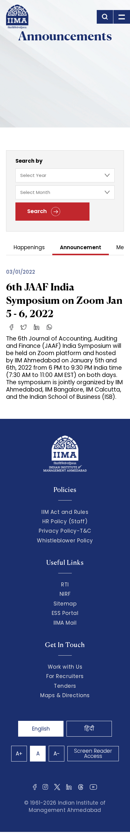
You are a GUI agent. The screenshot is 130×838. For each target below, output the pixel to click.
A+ (19, 753)
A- (57, 753)
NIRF (65, 594)
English (41, 728)
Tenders (65, 686)
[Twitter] (24, 327)
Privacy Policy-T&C (65, 530)
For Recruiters (64, 676)
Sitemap (65, 603)
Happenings (29, 248)
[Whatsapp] (49, 327)
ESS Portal (65, 613)
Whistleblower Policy (65, 540)
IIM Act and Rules (64, 512)
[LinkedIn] (36, 327)
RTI (65, 584)
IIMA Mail (65, 622)
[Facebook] (11, 327)
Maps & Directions (65, 695)
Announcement (80, 248)
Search (37, 211)
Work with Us (65, 666)
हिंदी (89, 728)
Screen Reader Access (93, 753)
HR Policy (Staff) (64, 521)
